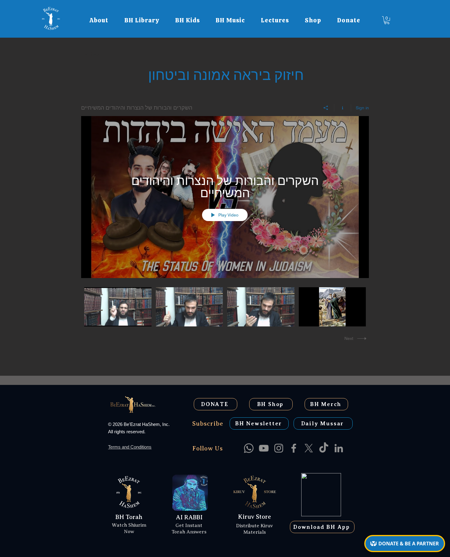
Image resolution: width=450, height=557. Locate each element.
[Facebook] (294, 448)
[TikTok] (324, 448)
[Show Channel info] (342, 107)
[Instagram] (279, 448)
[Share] (325, 107)
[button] (99, 20)
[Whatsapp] (249, 448)
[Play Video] (117, 306)
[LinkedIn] (339, 448)
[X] (309, 448)
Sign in (362, 107)
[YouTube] (264, 448)
